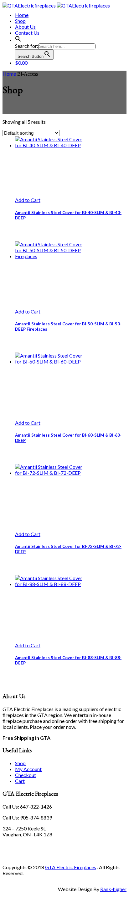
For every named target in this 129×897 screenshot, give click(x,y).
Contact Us (27, 33)
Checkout (25, 775)
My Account (28, 769)
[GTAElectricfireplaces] (56, 5)
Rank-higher (113, 889)
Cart (20, 781)
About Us (25, 27)
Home (21, 15)
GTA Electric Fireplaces (70, 867)
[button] (18, 40)
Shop (20, 21)
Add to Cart (27, 200)
